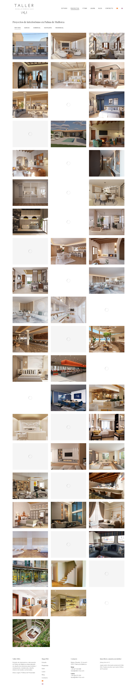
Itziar (43, 668)
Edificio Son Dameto (30, 484)
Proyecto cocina (30, 191)
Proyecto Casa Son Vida (68, 44)
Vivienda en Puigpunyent (106, 572)
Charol (68, 601)
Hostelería (48, 27)
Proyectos (45, 665)
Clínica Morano (30, 601)
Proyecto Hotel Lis (107, 103)
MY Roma (30, 543)
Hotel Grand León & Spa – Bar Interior (106, 396)
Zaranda (107, 484)
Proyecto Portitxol (107, 161)
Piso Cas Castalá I (30, 308)
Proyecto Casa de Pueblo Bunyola (30, 162)
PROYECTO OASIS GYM (30, 44)
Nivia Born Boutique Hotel (107, 425)
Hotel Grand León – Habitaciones (30, 279)
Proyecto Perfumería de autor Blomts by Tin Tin (68, 103)
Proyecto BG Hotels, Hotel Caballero (30, 367)
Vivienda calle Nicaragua (68, 572)
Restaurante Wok (68, 367)
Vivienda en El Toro (68, 513)
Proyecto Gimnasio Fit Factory (30, 220)
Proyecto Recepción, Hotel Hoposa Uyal (30, 74)
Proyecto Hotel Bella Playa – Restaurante (30, 132)
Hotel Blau (31, 631)
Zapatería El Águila (30, 572)
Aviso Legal (16, 673)
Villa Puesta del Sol (68, 425)
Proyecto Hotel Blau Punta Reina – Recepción (30, 103)
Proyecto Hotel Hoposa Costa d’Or (106, 74)
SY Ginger (107, 601)
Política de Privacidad (28, 673)
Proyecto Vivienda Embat (68, 220)
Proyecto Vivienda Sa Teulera (106, 191)
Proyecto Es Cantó (68, 191)
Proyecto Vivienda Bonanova (106, 220)
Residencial (60, 27)
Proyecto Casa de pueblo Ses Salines (107, 250)
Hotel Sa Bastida (30, 513)
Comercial (36, 27)
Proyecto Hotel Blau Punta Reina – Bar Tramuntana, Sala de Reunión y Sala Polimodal (30, 338)
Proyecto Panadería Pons (68, 161)
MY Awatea (106, 543)
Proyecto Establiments (107, 132)
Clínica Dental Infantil (68, 484)
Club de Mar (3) (106, 367)
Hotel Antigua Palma (106, 513)
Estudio (44, 662)
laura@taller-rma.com (77, 677)
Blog (43, 675)
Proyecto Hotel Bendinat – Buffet (68, 338)
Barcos (27, 27)
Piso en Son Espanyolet (30, 455)
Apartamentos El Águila (68, 543)
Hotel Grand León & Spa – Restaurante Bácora (106, 338)
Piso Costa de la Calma (68, 308)
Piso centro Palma (68, 455)
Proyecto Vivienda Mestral (68, 279)
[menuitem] (64, 8)
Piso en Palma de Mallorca (107, 308)
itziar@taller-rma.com (77, 671)
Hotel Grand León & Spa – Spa (30, 425)
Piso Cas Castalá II (107, 279)
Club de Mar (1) (68, 396)
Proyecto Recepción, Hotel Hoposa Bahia (107, 44)
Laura (43, 672)
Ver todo (17, 27)
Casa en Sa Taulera (106, 455)
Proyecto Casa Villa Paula (68, 132)
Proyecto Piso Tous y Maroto (69, 249)
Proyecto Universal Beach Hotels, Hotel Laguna (68, 74)
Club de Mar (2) (30, 396)
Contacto (45, 678)
